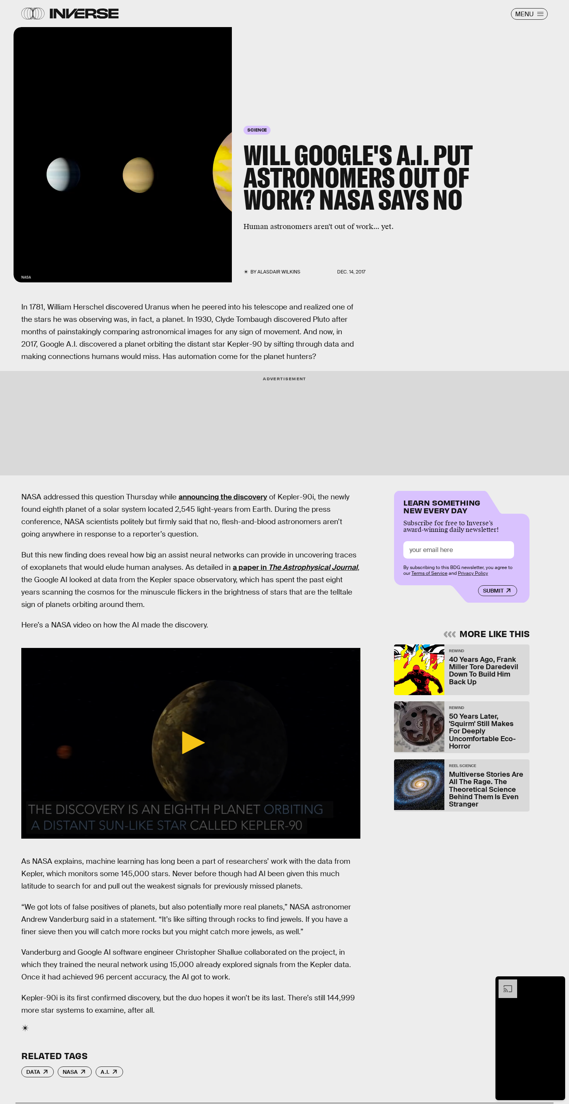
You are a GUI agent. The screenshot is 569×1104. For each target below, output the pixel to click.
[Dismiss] (556, 983)
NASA (70, 1071)
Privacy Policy (473, 573)
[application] (190, 743)
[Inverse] (84, 14)
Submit (493, 590)
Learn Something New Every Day (441, 505)
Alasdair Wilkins (278, 272)
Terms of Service (429, 573)
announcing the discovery (222, 497)
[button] (191, 743)
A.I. (105, 1071)
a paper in (295, 567)
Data (33, 1071)
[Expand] (504, 983)
